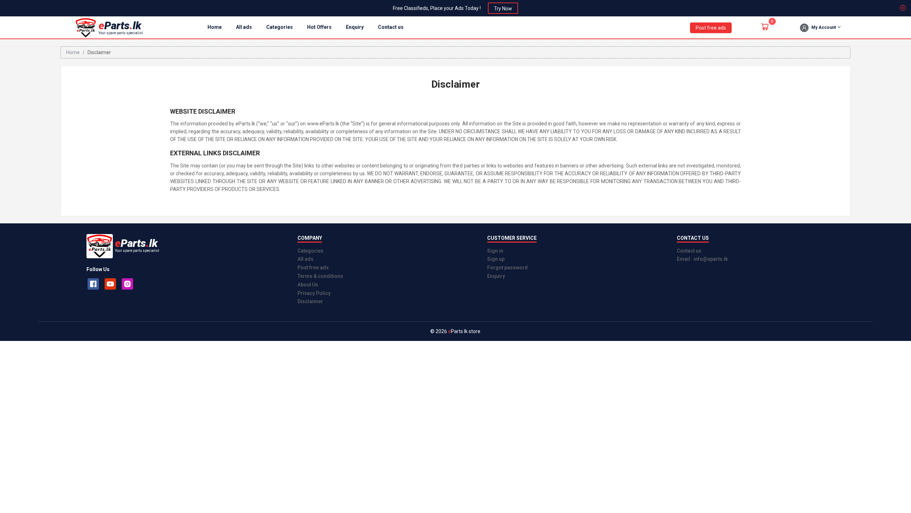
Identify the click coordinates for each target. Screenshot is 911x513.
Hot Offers (319, 27)
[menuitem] (214, 27)
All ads (244, 27)
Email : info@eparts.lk (702, 259)
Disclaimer (310, 301)
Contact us (391, 27)
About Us (307, 284)
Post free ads (313, 267)
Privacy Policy (314, 293)
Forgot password (507, 267)
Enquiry (355, 27)
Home (214, 27)
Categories (279, 27)
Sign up (496, 259)
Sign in (495, 251)
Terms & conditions (320, 276)
